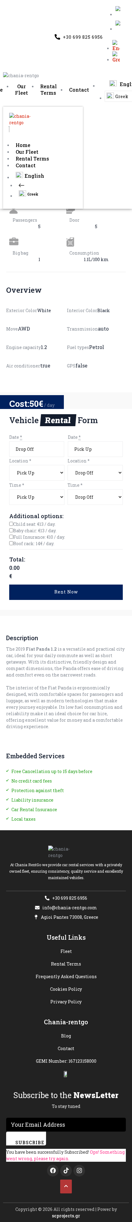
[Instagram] (79, 1170)
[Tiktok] (66, 1170)
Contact (26, 165)
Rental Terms (32, 158)
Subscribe (29, 1142)
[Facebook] (53, 1170)
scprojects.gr (66, 1216)
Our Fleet (27, 152)
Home (23, 145)
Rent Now (66, 592)
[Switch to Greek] (119, 26)
